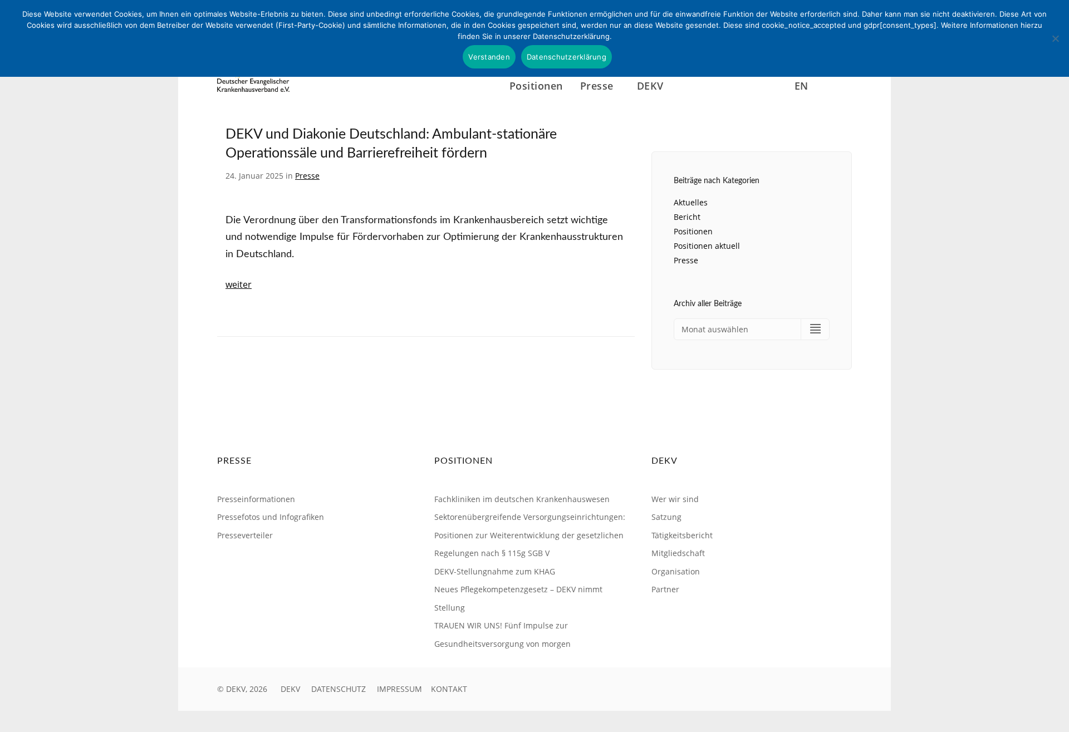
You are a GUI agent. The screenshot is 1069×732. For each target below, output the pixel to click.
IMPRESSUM (399, 689)
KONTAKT (449, 689)
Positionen (536, 85)
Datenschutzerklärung (566, 56)
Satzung (666, 517)
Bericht (687, 217)
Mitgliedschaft (678, 553)
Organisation (675, 571)
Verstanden (489, 56)
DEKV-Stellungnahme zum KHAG (494, 571)
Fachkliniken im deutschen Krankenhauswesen (522, 499)
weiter (238, 284)
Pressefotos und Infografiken (270, 517)
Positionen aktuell (707, 245)
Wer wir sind (675, 499)
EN (801, 85)
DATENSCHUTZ (338, 689)
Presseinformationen (256, 499)
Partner (665, 589)
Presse (307, 175)
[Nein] (1055, 38)
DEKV (290, 689)
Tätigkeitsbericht (682, 535)
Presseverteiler (245, 535)
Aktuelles (691, 202)
